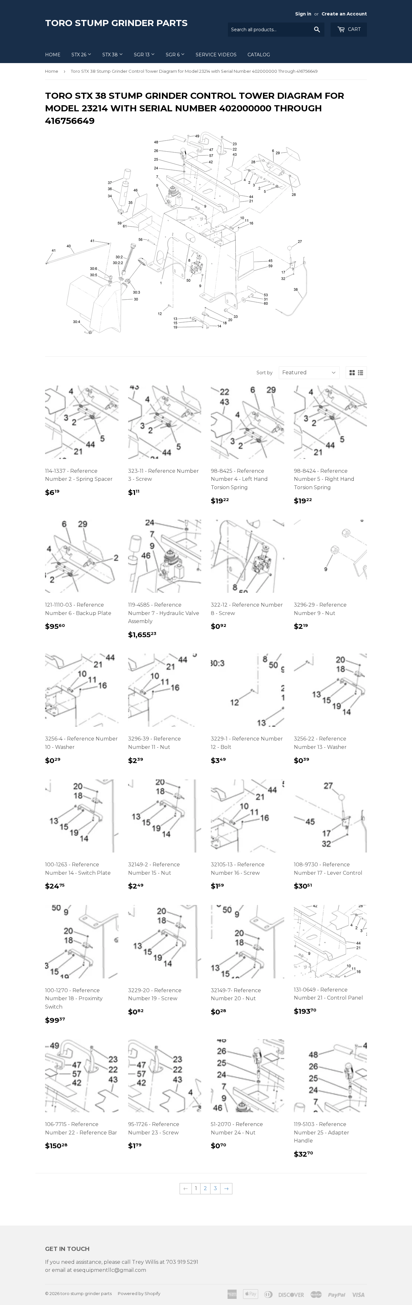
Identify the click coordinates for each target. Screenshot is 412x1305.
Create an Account (344, 13)
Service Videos (216, 55)
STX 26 (79, 55)
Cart (353, 29)
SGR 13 (142, 55)
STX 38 (110, 55)
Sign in (303, 13)
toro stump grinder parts (116, 22)
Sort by (265, 373)
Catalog (259, 55)
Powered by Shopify (139, 1293)
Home (53, 55)
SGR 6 (173, 55)
